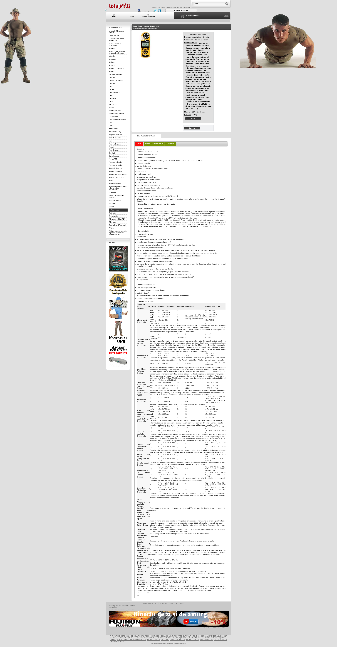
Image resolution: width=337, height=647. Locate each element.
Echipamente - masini (116, 114)
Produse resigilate (115, 162)
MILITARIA (168, 638)
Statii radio (112, 213)
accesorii (221, 529)
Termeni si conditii (128, 606)
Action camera (114, 36)
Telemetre (112, 222)
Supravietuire (113, 216)
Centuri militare (114, 92)
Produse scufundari (116, 165)
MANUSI (218, 636)
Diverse (111, 108)
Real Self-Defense (115, 168)
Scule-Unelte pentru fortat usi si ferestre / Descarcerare (118, 188)
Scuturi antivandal (115, 183)
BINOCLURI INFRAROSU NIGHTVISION (145, 636)
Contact (118, 606)
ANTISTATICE (115, 636)
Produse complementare (154, 144)
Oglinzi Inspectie (114, 156)
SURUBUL (142, 640)
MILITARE (160, 638)
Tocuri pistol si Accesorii (117, 225)
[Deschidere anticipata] (118, 308)
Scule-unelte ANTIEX (116, 177)
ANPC (182, 603)
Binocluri (112, 65)
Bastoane (112, 62)
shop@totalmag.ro (183, 7)
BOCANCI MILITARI (168, 636)
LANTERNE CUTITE (126, 638)
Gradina (111, 126)
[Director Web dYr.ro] (117, 610)
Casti (110, 86)
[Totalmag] (119, 8)
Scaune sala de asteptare (118, 174)
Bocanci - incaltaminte (116, 68)
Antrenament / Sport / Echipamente (116, 39)
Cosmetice (112, 98)
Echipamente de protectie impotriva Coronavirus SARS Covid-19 (118, 233)
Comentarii (171, 144)
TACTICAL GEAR (153, 640)
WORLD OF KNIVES (177, 640)
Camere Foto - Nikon (116, 80)
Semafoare (113, 193)
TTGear (111, 228)
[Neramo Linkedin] (159, 12)
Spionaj (111, 207)
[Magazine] (130, 610)
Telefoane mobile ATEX (117, 219)
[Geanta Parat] (118, 258)
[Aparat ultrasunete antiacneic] (118, 356)
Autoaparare (113, 59)
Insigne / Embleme (115, 135)
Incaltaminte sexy (115, 132)
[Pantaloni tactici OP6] (118, 332)
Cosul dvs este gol (193, 15)
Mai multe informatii (146, 136)
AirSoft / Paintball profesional (115, 44)
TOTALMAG (165, 640)
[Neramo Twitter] (155, 12)
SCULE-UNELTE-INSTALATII (127, 640)
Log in (226, 16)
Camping (112, 77)
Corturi (111, 95)
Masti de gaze (114, 150)
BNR (175, 603)
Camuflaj (112, 83)
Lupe (110, 141)
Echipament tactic (115, 111)
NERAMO (176, 638)
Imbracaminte (113, 129)
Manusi (111, 147)
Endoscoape (113, 117)
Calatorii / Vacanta (115, 74)
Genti (110, 123)
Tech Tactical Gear (206, 640)
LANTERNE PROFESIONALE (145, 638)
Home (134, 28)
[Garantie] (118, 284)
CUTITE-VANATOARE (191, 636)
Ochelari (112, 153)
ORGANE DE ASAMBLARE (191, 638)
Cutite (111, 101)
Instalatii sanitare (115, 138)
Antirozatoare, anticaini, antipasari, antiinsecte (117, 52)
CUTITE (179, 636)
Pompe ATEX (113, 159)
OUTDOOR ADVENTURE (211, 638)
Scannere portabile (115, 171)
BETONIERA (125, 636)
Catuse (111, 89)
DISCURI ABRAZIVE (206, 636)
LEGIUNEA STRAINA (117, 642)
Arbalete (112, 56)
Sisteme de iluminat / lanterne (116, 196)
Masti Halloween (115, 144)
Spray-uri (112, 204)
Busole (111, 71)
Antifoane (112, 48)
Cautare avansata (181, 10)
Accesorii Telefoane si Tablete (116, 32)
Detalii (193, 119)
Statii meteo (115, 210)
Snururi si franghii (115, 201)
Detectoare (113, 105)
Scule (111, 180)
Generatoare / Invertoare (117, 120)
